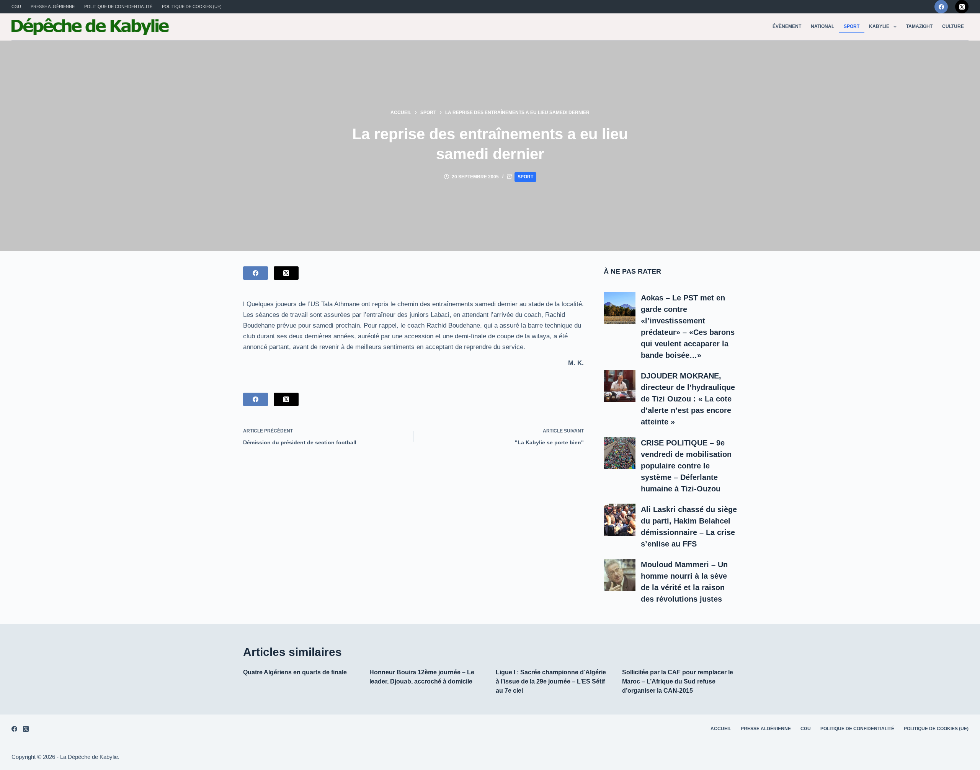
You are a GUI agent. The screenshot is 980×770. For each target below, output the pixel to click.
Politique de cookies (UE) (192, 6)
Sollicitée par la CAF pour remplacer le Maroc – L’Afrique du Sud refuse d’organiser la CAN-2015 (677, 681)
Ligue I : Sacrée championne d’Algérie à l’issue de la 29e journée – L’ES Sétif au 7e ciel (551, 681)
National (822, 26)
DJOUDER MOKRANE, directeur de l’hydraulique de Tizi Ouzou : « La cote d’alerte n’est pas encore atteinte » (688, 399)
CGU (16, 6)
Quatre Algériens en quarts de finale (295, 672)
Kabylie (879, 26)
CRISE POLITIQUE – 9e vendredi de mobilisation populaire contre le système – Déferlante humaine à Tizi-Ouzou (686, 466)
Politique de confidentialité (118, 6)
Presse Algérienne (53, 6)
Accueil (720, 728)
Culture (953, 26)
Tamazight (919, 26)
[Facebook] (941, 6)
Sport (851, 26)
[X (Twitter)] (962, 6)
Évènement (787, 26)
